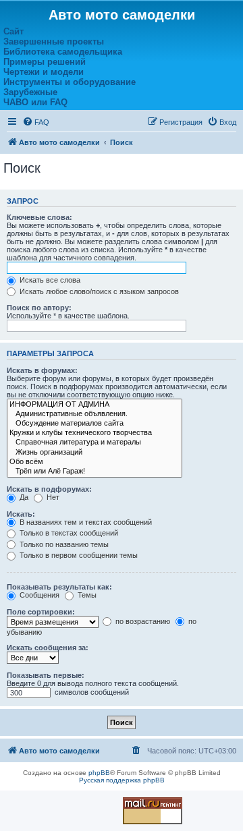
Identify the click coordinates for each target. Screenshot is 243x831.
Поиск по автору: (39, 308)
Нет (52, 497)
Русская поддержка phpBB (122, 780)
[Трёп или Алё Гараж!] (94, 471)
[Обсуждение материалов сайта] (94, 423)
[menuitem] (35, 122)
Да (23, 497)
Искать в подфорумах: (49, 489)
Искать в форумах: (42, 370)
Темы (86, 595)
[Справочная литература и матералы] (94, 442)
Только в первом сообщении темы (78, 555)
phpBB (99, 772)
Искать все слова (49, 280)
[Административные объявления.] (94, 414)
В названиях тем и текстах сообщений (85, 522)
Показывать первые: (45, 675)
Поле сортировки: (41, 612)
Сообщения (38, 595)
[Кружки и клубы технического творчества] (94, 433)
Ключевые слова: (39, 217)
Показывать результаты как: (59, 587)
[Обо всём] (94, 462)
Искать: (21, 514)
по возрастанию (141, 621)
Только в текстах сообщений (68, 533)
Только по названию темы (63, 544)
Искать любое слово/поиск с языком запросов (98, 291)
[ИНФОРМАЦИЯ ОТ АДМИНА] (94, 404)
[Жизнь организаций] (94, 452)
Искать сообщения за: (47, 647)
